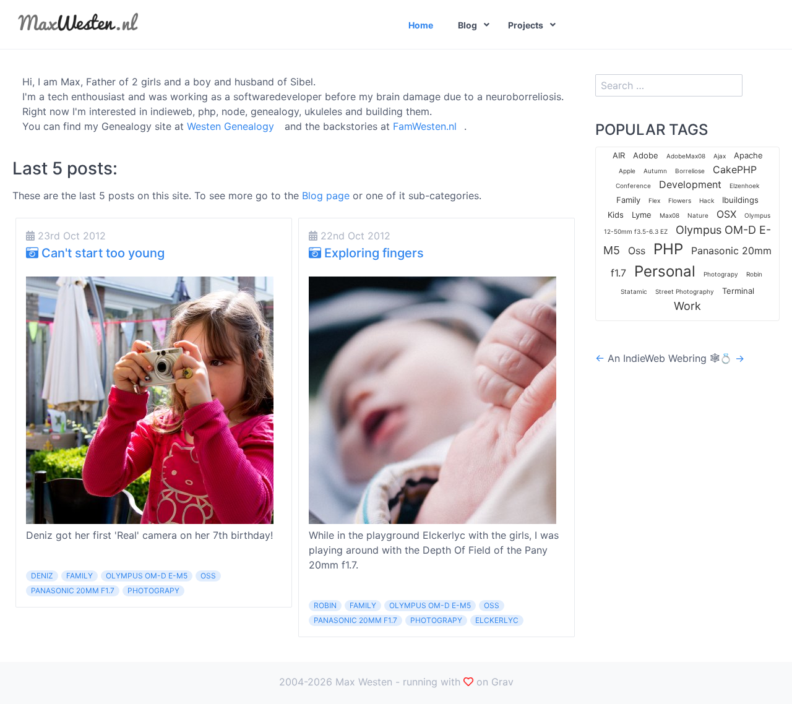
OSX (726, 214)
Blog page (326, 195)
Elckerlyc (497, 620)
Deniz (42, 575)
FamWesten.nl (425, 126)
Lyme (642, 215)
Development (690, 184)
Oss (208, 575)
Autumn (655, 170)
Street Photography (684, 291)
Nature (697, 215)
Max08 (669, 215)
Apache (748, 155)
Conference (633, 185)
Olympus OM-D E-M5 (146, 575)
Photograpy (153, 590)
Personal (664, 271)
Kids (616, 215)
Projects (525, 25)
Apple (627, 170)
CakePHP (735, 169)
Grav (502, 682)
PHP (668, 249)
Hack (706, 200)
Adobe (645, 155)
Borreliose (690, 170)
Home (420, 25)
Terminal (738, 291)
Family (79, 575)
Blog (467, 25)
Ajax (719, 156)
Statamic (634, 291)
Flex (654, 200)
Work (687, 305)
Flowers (679, 200)
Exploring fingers (372, 253)
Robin (325, 605)
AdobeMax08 (685, 156)
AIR (619, 155)
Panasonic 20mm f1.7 (72, 590)
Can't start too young (101, 253)
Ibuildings (740, 200)
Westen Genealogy (230, 126)
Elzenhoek (744, 185)
